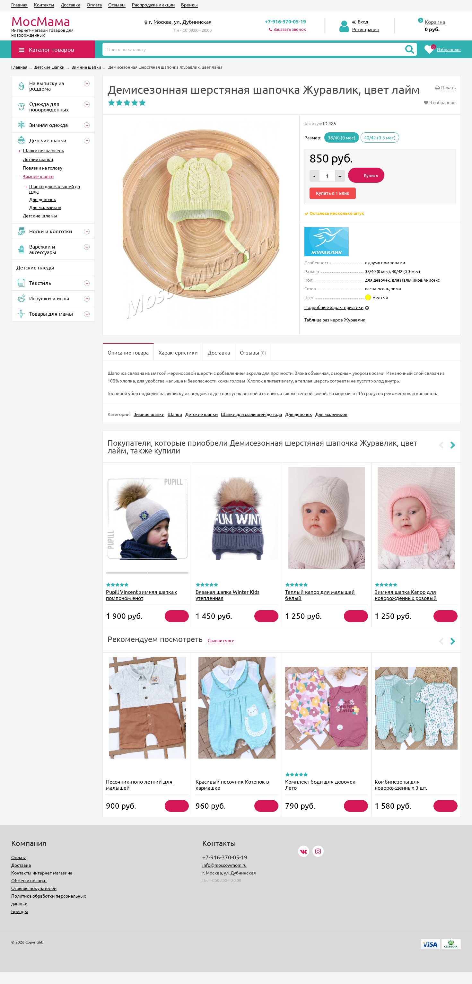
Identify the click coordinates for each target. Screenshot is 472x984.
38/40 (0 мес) (341, 137)
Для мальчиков (45, 207)
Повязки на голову (42, 168)
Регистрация (365, 29)
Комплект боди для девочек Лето (320, 784)
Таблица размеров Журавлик (334, 319)
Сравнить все (221, 640)
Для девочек (42, 199)
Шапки (175, 414)
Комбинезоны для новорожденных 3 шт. (401, 784)
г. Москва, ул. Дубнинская (180, 21)
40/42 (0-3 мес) (380, 137)
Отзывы (117, 4)
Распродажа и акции (153, 4)
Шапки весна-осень (43, 150)
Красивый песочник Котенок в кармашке (232, 784)
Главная (19, 4)
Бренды (189, 4)
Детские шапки (201, 414)
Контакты (44, 4)
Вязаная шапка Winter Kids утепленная (227, 594)
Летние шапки (38, 159)
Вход (363, 21)
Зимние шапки (38, 176)
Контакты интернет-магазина (41, 872)
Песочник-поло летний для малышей (139, 784)
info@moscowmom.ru (224, 865)
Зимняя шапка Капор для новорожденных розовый (406, 594)
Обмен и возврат (29, 880)
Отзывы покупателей (34, 888)
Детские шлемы (40, 215)
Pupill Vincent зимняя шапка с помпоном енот (141, 594)
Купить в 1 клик (332, 193)
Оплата (94, 4)
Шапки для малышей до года (54, 188)
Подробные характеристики (333, 307)
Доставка (70, 4)
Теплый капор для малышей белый (320, 594)
